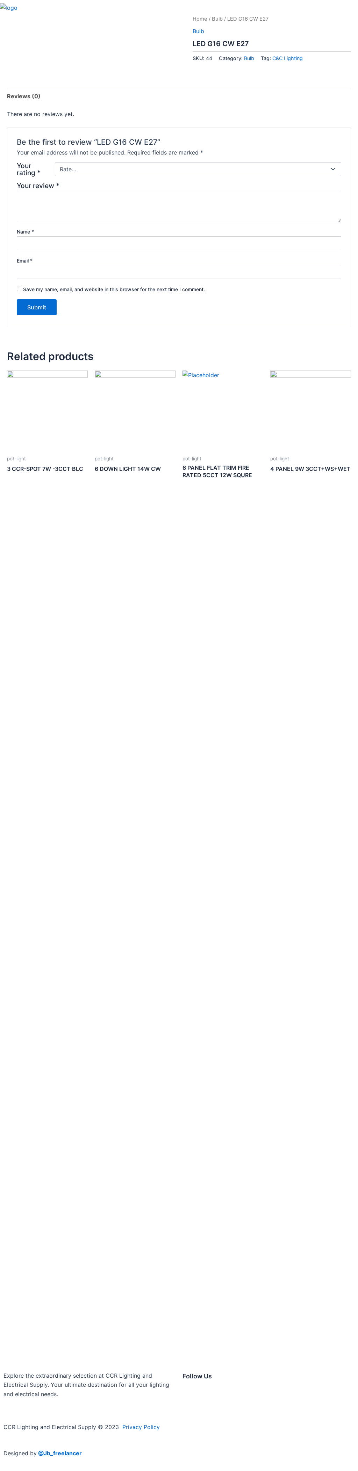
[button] (352, 7)
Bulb (217, 19)
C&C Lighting (287, 58)
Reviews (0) (24, 96)
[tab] (24, 96)
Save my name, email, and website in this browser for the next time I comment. (114, 289)
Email (25, 261)
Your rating (29, 169)
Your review (38, 185)
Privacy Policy (141, 1426)
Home (200, 19)
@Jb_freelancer (60, 1453)
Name (25, 232)
